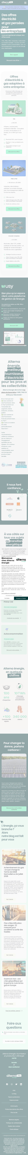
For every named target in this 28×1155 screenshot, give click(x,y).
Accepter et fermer (21, 598)
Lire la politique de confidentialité (9, 593)
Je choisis (7, 598)
